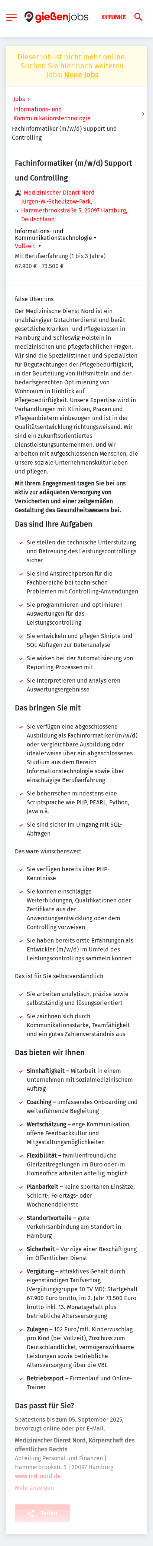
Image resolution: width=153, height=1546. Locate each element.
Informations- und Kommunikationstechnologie (52, 114)
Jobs (19, 98)
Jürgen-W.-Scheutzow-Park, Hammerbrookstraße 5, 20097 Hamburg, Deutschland (74, 210)
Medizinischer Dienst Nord (59, 192)
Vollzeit (25, 246)
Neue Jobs (81, 74)
